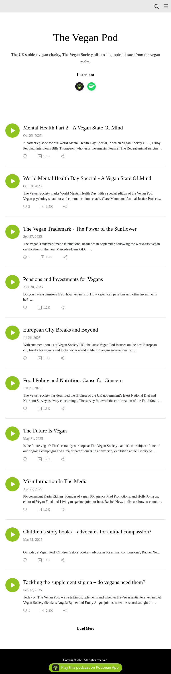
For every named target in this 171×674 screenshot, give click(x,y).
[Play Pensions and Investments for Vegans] (12, 282)
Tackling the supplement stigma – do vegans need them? (84, 582)
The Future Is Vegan (45, 431)
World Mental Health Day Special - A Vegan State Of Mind (87, 178)
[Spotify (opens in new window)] (91, 86)
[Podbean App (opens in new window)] (79, 86)
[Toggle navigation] (166, 6)
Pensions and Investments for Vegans (63, 279)
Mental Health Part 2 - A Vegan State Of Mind (73, 128)
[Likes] (25, 156)
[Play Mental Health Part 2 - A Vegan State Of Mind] (12, 130)
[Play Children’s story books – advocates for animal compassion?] (12, 534)
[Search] (157, 6)
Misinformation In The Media (55, 481)
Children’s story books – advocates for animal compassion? (87, 532)
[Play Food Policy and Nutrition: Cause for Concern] (12, 383)
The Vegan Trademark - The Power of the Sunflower (79, 229)
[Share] (62, 156)
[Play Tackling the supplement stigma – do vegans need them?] (12, 585)
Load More (85, 628)
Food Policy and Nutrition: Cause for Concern (73, 380)
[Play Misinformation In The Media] (12, 484)
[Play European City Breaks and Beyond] (12, 333)
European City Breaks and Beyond (60, 330)
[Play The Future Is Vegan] (12, 433)
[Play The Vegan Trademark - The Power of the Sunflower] (12, 232)
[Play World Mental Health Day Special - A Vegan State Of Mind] (12, 181)
